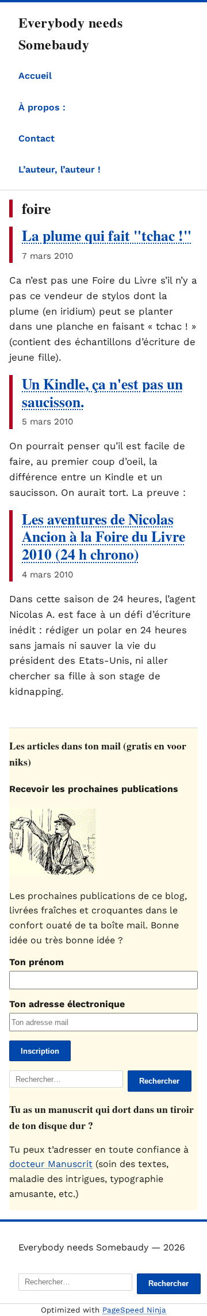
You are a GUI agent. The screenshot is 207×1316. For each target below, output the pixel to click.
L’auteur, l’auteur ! (59, 169)
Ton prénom (36, 962)
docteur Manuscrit (51, 1163)
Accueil (35, 75)
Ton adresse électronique (67, 1004)
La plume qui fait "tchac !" (106, 235)
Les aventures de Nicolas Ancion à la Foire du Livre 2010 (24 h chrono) (103, 536)
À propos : (42, 107)
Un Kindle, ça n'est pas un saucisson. (102, 392)
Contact (36, 138)
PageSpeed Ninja (134, 1310)
